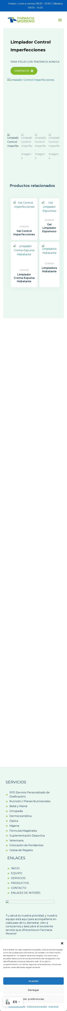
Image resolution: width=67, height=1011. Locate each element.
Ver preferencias (33, 999)
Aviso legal (53, 1006)
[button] (62, 943)
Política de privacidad (37, 1006)
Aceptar (33, 981)
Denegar (33, 990)
